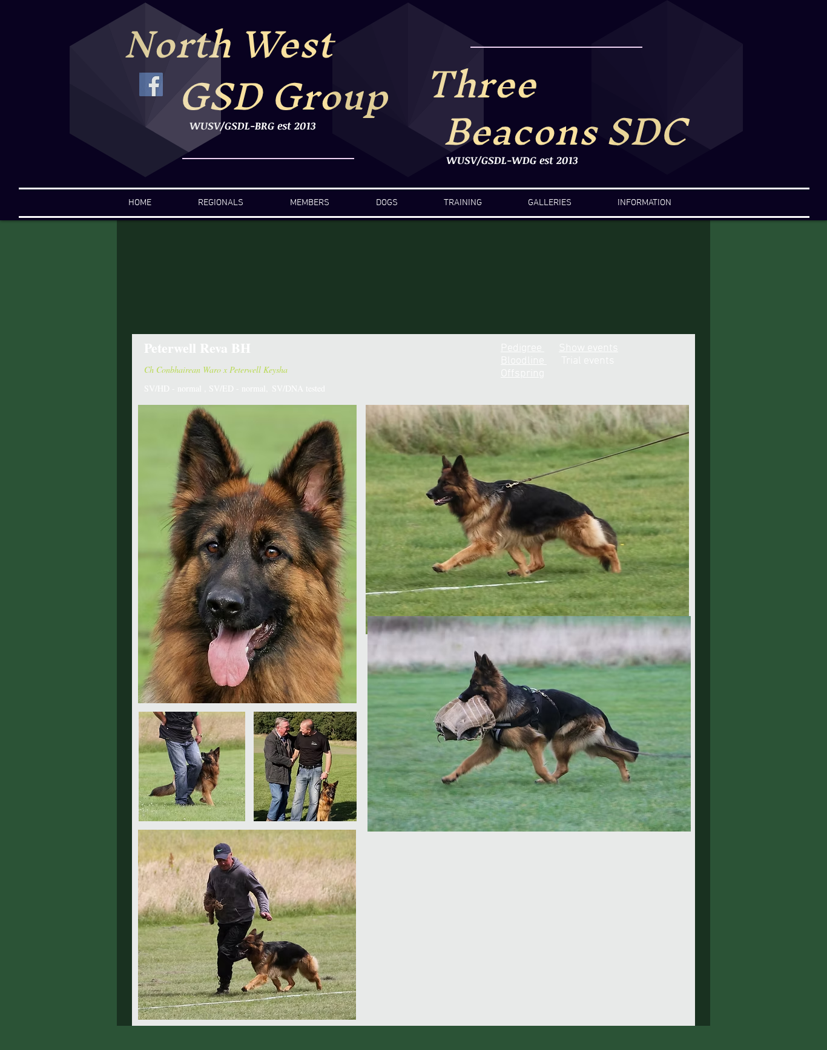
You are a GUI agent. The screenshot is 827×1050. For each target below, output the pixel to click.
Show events (588, 348)
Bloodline (524, 361)
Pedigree (522, 348)
